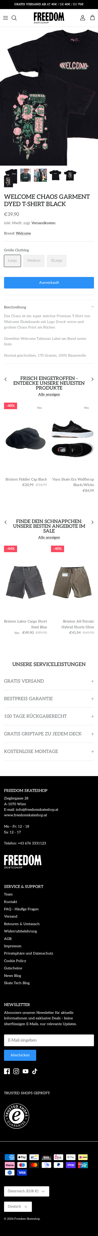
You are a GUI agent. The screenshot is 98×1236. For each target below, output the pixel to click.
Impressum (12, 946)
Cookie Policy (15, 961)
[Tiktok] (35, 1071)
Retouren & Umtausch (22, 924)
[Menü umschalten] (5, 17)
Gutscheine (13, 968)
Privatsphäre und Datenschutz (28, 953)
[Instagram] (16, 1071)
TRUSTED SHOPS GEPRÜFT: (27, 1093)
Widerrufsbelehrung (20, 931)
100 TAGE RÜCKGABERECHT (35, 716)
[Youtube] (25, 1071)
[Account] (81, 17)
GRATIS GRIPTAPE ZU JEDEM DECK (43, 734)
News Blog (12, 976)
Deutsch (14, 1206)
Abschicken (20, 1055)
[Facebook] (7, 1071)
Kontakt (10, 902)
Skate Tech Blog (17, 983)
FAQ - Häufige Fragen (21, 909)
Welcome (23, 233)
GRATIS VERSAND (24, 681)
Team (8, 894)
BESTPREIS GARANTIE (28, 698)
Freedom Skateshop (27, 1218)
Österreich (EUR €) (23, 1191)
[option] (49, 96)
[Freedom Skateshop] (49, 18)
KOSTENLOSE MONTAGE (31, 751)
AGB (8, 939)
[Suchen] (16, 17)
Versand (10, 916)
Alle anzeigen (49, 394)
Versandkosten (43, 223)
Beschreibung (15, 307)
